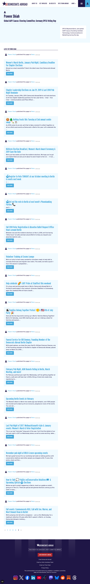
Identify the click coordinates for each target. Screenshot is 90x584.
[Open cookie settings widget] (2, 581)
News (33, 55)
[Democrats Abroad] (14, 3)
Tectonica (53, 572)
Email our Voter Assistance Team (45, 562)
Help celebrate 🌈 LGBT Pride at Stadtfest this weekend (28, 283)
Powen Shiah (12, 55)
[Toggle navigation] (81, 3)
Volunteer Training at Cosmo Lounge (20, 256)
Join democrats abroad (45, 555)
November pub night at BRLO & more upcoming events (27, 453)
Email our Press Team (45, 565)
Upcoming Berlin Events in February (20, 398)
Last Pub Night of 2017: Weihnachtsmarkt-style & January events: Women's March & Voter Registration (28, 427)
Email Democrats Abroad (45, 559)
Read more (10, 73)
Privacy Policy (45, 568)
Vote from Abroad (63, 3)
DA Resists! (52, 3)
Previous (5, 530)
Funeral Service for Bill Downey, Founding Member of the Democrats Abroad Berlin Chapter (28, 341)
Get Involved (43, 3)
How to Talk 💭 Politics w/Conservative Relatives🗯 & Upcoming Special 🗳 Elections (28, 481)
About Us (34, 3)
